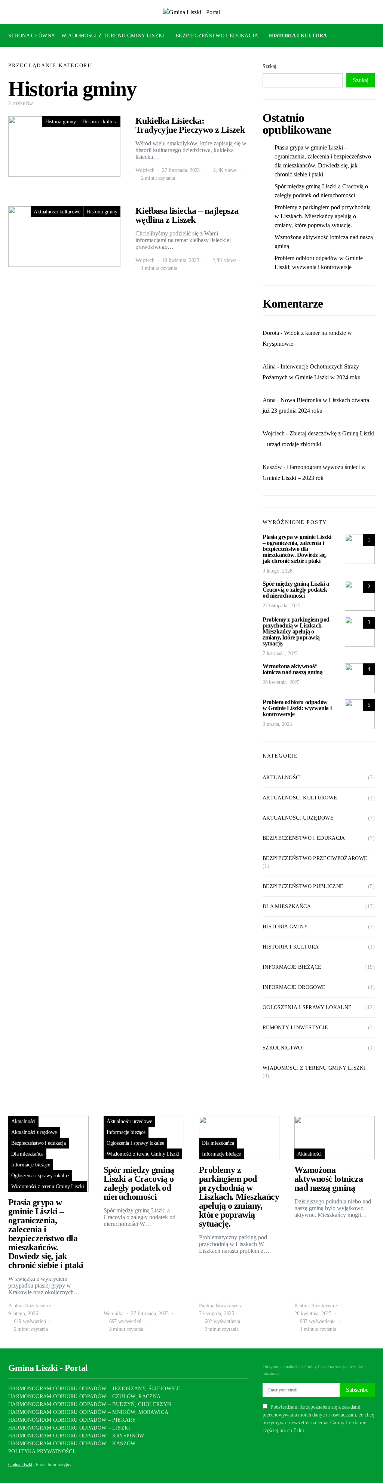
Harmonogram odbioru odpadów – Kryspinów (76, 1436)
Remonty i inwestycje (295, 1027)
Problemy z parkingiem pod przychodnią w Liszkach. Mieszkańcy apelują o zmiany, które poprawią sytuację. (323, 216)
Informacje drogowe (294, 987)
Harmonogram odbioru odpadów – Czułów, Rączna (84, 1396)
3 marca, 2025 (277, 724)
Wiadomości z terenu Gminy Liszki (113, 35)
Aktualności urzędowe (298, 818)
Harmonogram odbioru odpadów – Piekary (72, 1420)
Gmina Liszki (20, 1464)
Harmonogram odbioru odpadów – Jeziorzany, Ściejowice (94, 1388)
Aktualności (282, 777)
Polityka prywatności (41, 1451)
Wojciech (144, 170)
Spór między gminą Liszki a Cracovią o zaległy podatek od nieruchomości (321, 190)
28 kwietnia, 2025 (281, 682)
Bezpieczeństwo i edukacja (216, 35)
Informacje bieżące (292, 967)
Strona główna (31, 35)
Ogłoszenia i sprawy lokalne (307, 1007)
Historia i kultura (298, 35)
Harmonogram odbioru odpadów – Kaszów (72, 1443)
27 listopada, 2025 (281, 605)
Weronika (113, 1313)
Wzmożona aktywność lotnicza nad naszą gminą (324, 241)
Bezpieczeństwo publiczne (303, 886)
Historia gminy (60, 121)
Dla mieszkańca (35, 58)
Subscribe (357, 1390)
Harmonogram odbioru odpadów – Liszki (69, 1428)
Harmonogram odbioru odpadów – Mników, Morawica (88, 1412)
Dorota (271, 333)
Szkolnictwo (282, 1048)
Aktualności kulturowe (57, 212)
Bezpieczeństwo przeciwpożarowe (315, 858)
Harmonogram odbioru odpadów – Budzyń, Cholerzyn (89, 1404)
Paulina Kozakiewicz (29, 1305)
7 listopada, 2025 (280, 653)
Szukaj (269, 66)
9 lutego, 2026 (277, 571)
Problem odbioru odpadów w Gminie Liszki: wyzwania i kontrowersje (319, 262)
